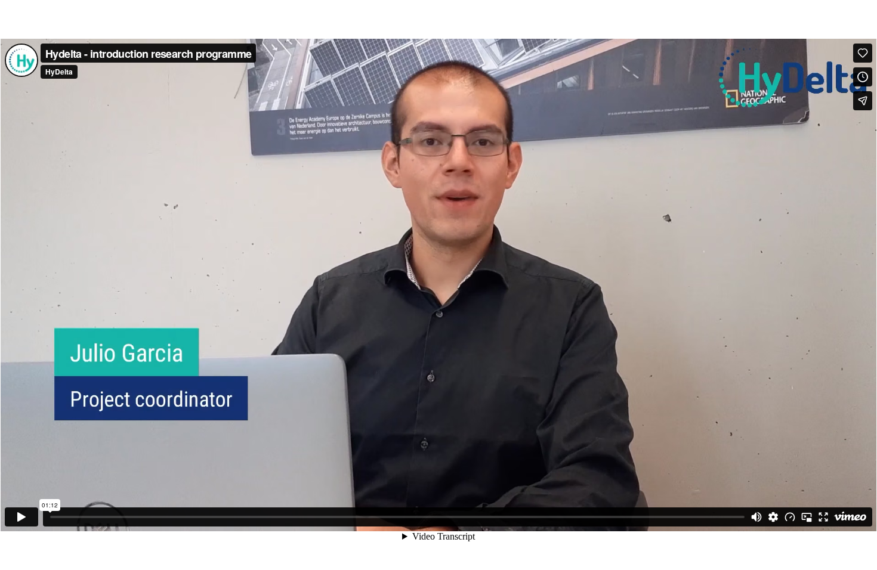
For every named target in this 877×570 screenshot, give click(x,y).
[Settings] (773, 517)
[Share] (862, 100)
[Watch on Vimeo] (850, 517)
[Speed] (790, 517)
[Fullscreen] (823, 517)
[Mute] (756, 517)
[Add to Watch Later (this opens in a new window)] (862, 76)
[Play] (21, 516)
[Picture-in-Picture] (806, 517)
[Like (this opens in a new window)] (862, 53)
